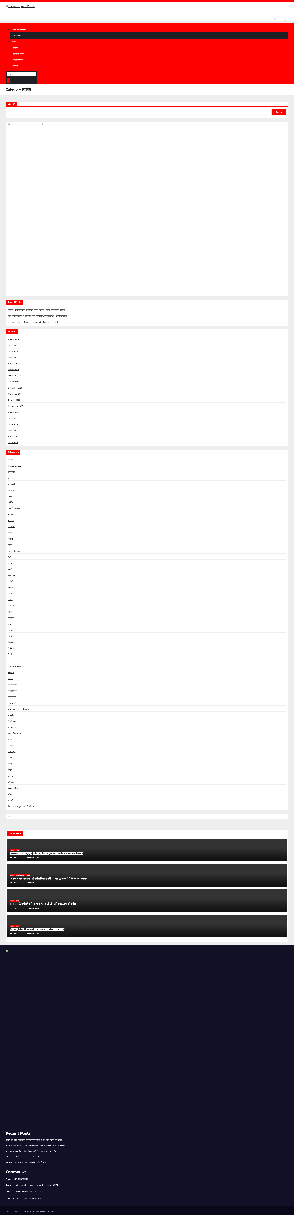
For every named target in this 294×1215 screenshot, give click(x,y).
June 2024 (13, 442)
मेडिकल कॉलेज (13, 703)
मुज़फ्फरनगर (12, 697)
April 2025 (12, 436)
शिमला (10, 770)
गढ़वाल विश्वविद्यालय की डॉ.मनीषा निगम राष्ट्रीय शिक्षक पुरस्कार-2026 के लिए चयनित (37, 316)
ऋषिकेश (11, 502)
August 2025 (13, 412)
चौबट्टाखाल (12, 575)
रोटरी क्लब (12, 745)
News (10, 460)
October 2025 (14, 400)
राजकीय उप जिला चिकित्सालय (18, 709)
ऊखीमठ (11, 496)
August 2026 (14, 339)
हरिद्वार (10, 794)
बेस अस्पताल (12, 685)
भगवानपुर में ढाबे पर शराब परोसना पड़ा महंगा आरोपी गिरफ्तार (26, 1162)
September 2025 (15, 406)
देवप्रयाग (11, 618)
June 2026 (13, 351)
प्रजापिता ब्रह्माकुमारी (15, 666)
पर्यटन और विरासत (16, 35)
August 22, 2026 (17, 857)
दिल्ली (10, 612)
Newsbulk (39, 1211)
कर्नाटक (11, 514)
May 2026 (12, 357)
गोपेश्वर (10, 563)
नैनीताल (11, 642)
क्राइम (10, 539)
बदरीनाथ (11, 672)
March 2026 (13, 369)
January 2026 (14, 382)
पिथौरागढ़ (11, 648)
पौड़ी (9, 660)
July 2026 (12, 345)
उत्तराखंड (15, 48)
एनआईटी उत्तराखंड (14, 508)
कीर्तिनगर (11, 520)
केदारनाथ (11, 527)
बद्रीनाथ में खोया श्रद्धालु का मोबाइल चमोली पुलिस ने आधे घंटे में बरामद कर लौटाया (36, 310)
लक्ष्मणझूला (11, 751)
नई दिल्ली (11, 630)
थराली (10, 599)
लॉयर (10, 764)
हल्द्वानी (10, 800)
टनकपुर (10, 587)
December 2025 (15, 388)
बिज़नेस (14, 42)
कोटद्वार (10, 533)
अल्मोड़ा (10, 478)
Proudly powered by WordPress (17, 1211)
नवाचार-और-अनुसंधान (20, 29)
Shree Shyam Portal (24, 14)
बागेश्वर (10, 679)
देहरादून (10, 624)
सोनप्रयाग (11, 782)
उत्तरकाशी (11, 484)
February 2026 (14, 376)
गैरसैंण (10, 557)
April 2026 (12, 363)
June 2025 (13, 424)
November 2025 (15, 394)
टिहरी (10, 593)
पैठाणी (10, 654)
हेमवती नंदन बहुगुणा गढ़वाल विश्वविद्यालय (22, 806)
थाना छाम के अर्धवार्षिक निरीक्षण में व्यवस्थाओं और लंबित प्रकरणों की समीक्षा (33, 322)
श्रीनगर (10, 776)
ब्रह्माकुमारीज (12, 691)
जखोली (10, 581)
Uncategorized (14, 466)
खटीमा (10, 545)
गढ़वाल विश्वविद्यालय (15, 551)
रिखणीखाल (12, 721)
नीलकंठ (10, 636)
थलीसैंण (11, 606)
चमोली (10, 569)
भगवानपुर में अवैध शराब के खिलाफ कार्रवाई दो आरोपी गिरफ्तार (37, 929)
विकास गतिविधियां (18, 60)
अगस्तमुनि (11, 472)
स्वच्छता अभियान (13, 788)
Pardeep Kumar (34, 857)
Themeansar (50, 1211)
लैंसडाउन (11, 758)
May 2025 (12, 430)
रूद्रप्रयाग (12, 727)
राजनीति (15, 66)
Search (11, 104)
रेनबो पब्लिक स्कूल (14, 733)
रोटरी (10, 739)
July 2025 (12, 418)
